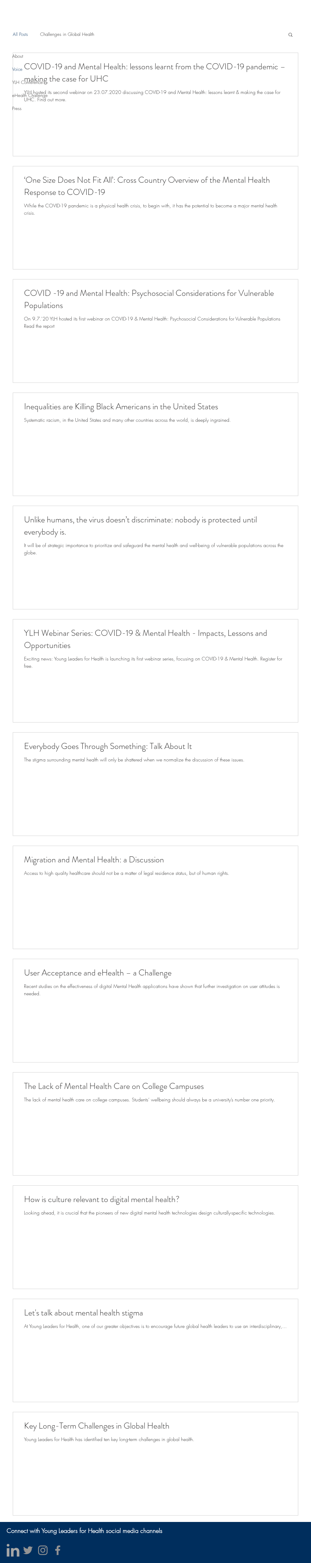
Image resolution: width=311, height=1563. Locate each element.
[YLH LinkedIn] (13, 1550)
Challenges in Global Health (67, 34)
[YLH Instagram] (42, 1550)
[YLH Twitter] (28, 1550)
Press (17, 109)
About (17, 56)
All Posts (20, 34)
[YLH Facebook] (57, 1550)
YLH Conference (27, 82)
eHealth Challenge (30, 95)
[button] (290, 35)
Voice (17, 69)
